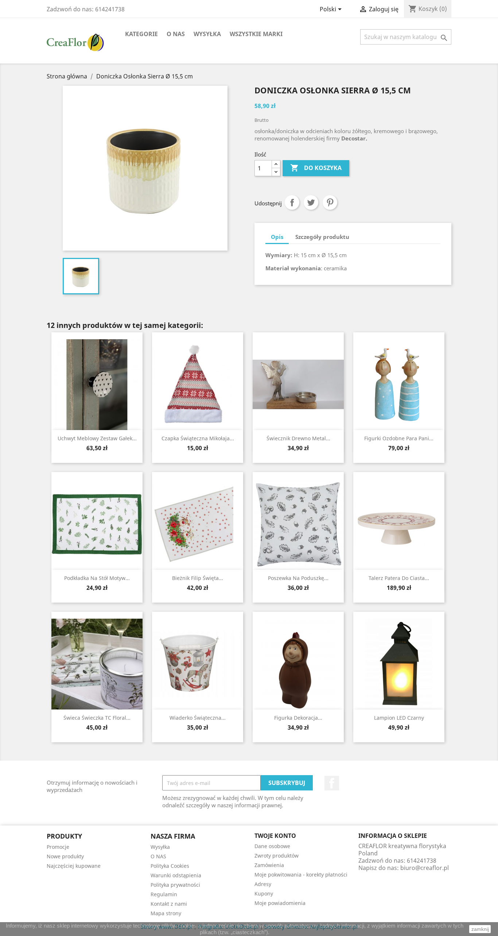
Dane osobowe (272, 846)
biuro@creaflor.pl (424, 868)
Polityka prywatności (175, 884)
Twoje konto (275, 836)
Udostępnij (292, 202)
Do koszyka (316, 167)
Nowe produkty (65, 856)
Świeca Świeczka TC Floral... (97, 717)
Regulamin (164, 894)
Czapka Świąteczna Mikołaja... (198, 438)
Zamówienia (269, 865)
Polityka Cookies (170, 865)
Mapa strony (166, 913)
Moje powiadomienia (280, 903)
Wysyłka (207, 34)
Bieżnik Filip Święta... (197, 578)
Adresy (262, 884)
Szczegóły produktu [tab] (322, 236)
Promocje (58, 846)
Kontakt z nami (169, 903)
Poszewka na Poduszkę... (298, 578)
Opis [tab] (277, 236)
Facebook (331, 783)
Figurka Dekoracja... (298, 717)
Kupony (263, 893)
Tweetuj (311, 202)
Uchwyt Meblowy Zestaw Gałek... (97, 438)
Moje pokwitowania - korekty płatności (300, 874)
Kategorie (141, 34)
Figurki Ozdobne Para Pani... (398, 438)
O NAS (176, 34)
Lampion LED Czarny (399, 717)
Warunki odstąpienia (176, 875)
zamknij (480, 929)
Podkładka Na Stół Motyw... (97, 578)
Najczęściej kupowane (74, 865)
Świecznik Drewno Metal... (298, 438)
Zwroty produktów (276, 855)
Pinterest (330, 202)
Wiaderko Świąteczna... (198, 717)
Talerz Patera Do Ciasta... (399, 578)
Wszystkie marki (256, 34)
